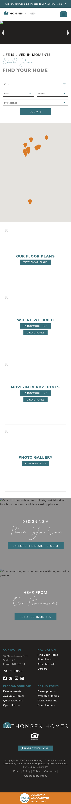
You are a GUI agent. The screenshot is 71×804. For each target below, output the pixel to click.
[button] (3, 32)
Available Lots (46, 664)
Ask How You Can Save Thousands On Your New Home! (33, 3)
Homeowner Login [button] (37, 748)
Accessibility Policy (35, 776)
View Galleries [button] (35, 463)
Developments (12, 691)
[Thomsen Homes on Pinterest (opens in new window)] (22, 678)
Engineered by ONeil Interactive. (51, 763)
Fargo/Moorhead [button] (35, 326)
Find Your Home (47, 655)
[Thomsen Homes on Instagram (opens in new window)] (12, 678)
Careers (42, 668)
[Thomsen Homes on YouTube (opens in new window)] (17, 678)
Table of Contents (44, 771)
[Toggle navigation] (63, 14)
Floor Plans (44, 659)
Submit (35, 112)
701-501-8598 (13, 670)
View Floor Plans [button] (35, 262)
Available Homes (13, 696)
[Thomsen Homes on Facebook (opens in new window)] (6, 678)
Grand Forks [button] (35, 332)
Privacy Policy (21, 771)
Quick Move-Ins (13, 700)
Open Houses (11, 705)
